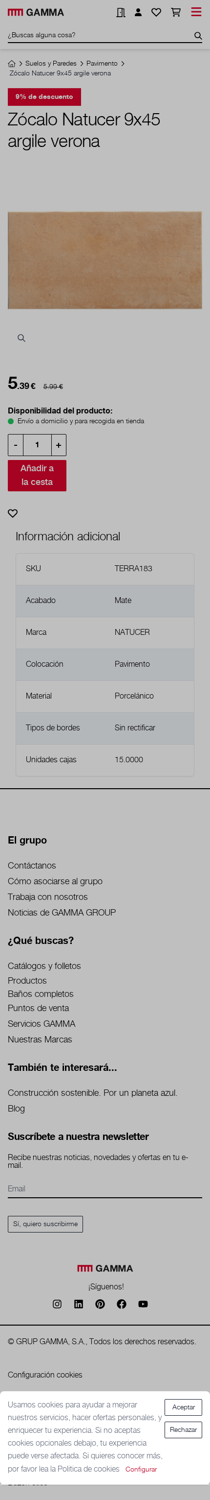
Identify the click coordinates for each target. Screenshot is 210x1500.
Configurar (141, 1469)
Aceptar (183, 1407)
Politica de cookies (90, 1469)
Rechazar (183, 1430)
